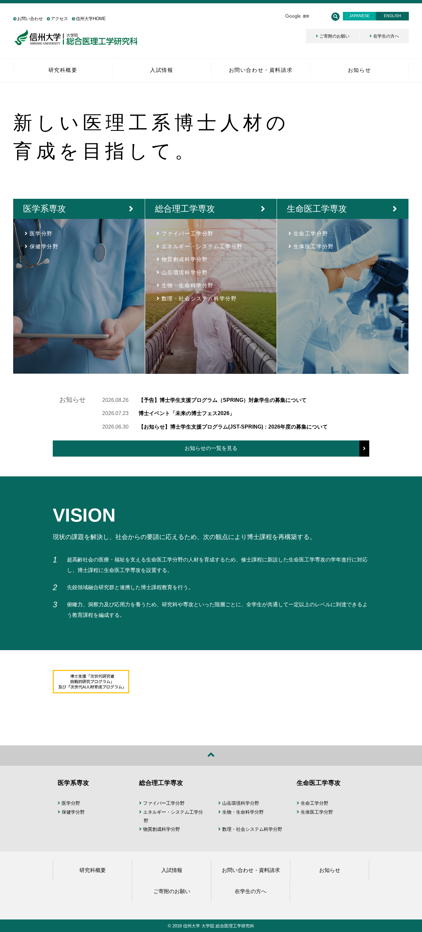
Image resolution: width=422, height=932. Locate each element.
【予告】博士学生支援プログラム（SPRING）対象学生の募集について (222, 400)
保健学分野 (44, 246)
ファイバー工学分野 (188, 233)
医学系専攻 (44, 209)
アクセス (59, 18)
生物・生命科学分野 (188, 285)
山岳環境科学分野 (185, 272)
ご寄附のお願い (334, 36)
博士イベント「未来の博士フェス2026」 (186, 413)
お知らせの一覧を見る (211, 448)
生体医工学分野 (313, 246)
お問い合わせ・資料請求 (251, 870)
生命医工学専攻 (317, 209)
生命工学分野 (310, 233)
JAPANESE (359, 16)
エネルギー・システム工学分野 (202, 246)
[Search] (335, 17)
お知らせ (329, 870)
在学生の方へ (386, 36)
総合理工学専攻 (185, 209)
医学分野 (41, 233)
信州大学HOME (91, 18)
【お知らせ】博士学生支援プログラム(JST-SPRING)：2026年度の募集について (233, 427)
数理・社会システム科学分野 (199, 298)
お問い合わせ (30, 18)
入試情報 (171, 870)
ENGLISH (392, 16)
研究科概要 (92, 870)
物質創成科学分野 (185, 259)
